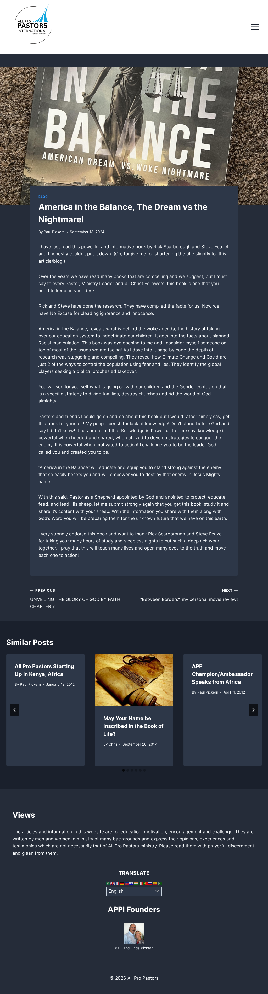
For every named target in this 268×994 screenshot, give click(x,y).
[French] (117, 883)
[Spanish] (155, 883)
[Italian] (141, 883)
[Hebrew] (131, 883)
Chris (113, 744)
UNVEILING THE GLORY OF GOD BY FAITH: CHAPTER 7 (76, 598)
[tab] (123, 770)
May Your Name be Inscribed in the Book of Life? (133, 726)
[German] (122, 883)
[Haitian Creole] (127, 883)
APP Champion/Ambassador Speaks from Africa (222, 674)
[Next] (253, 710)
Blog (43, 197)
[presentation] (134, 680)
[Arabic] (108, 883)
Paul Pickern (54, 232)
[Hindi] (136, 883)
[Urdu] (160, 883)
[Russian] (150, 883)
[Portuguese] (145, 883)
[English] (112, 883)
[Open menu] (255, 27)
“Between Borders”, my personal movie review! (189, 595)
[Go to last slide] (14, 710)
